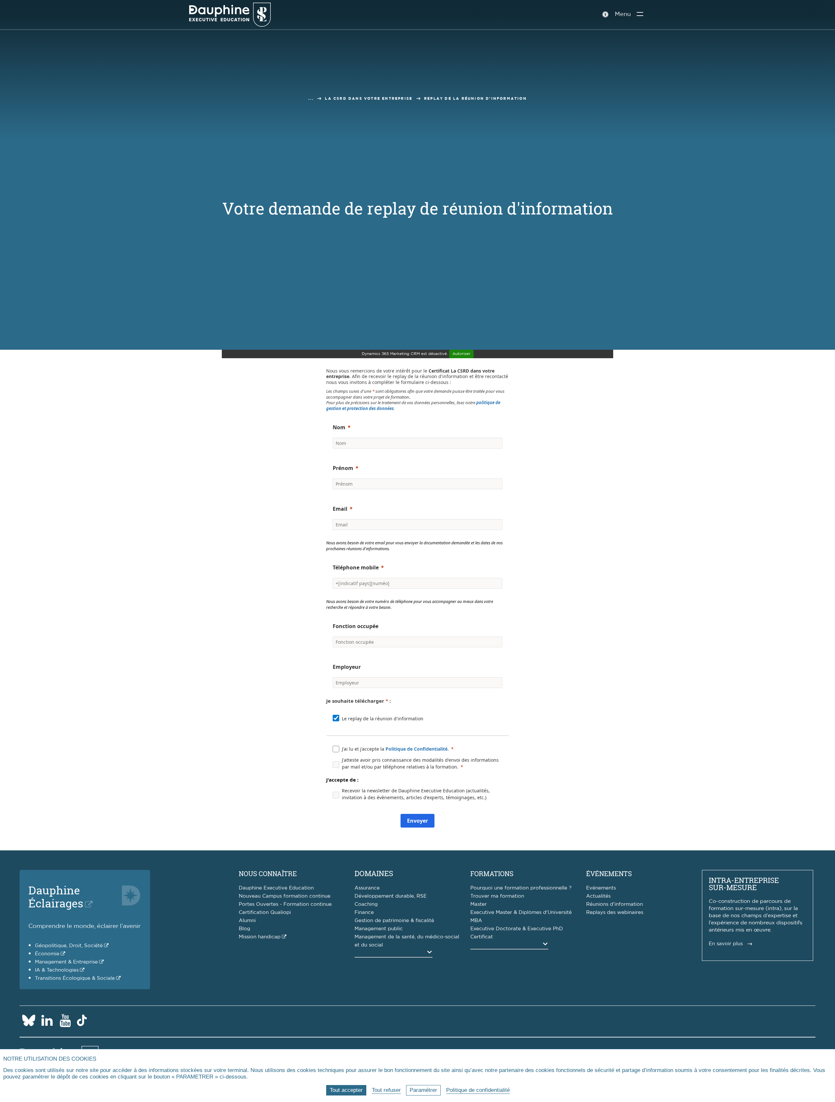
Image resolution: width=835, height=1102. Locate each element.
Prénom (343, 468)
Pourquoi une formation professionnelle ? (520, 888)
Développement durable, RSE (391, 896)
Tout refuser (386, 1090)
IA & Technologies (57, 970)
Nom (339, 427)
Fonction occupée (355, 626)
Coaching (366, 904)
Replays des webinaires (614, 912)
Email (340, 508)
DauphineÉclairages (55, 896)
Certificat (481, 936)
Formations (491, 873)
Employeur (347, 666)
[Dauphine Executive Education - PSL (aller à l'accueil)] (230, 15)
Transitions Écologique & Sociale (75, 978)
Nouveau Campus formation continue (284, 896)
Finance (364, 912)
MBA (476, 920)
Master (478, 904)
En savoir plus (726, 943)
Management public (379, 928)
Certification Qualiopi (265, 912)
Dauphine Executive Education (276, 888)
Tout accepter (346, 1090)
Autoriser (461, 354)
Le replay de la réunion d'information (382, 718)
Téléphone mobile (356, 567)
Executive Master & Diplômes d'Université (521, 912)
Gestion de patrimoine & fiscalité (394, 920)
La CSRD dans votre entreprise (368, 98)
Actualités (598, 896)
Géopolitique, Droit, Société (69, 945)
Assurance (367, 888)
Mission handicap (260, 936)
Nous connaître (268, 873)
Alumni (247, 920)
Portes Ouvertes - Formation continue (285, 904)
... (310, 98)
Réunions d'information (614, 904)
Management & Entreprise (66, 962)
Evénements (601, 888)
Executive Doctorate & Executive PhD (516, 928)
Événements (609, 873)
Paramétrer (423, 1090)
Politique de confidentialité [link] (478, 1090)
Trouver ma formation (497, 896)
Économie (47, 953)
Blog (244, 928)
